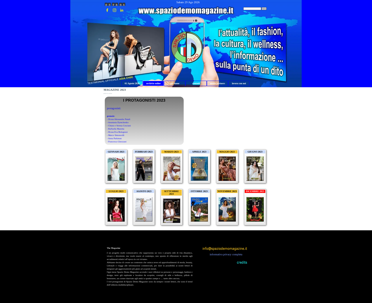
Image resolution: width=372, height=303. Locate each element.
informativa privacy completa (226, 254)
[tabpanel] (150, 271)
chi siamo (174, 83)
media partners (217, 83)
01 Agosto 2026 (132, 83)
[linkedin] (122, 10)
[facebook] (107, 10)
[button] (224, 247)
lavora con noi (239, 83)
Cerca (264, 8)
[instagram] (114, 10)
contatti (196, 83)
